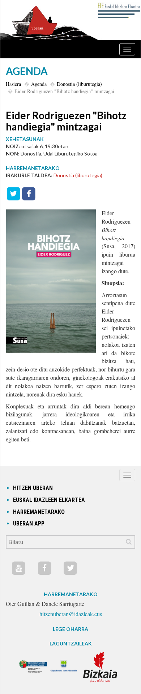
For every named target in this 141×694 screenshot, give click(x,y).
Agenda (39, 83)
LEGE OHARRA (70, 629)
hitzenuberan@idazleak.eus (70, 614)
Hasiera (13, 83)
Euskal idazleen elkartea (49, 499)
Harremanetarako (39, 511)
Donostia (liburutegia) (79, 83)
